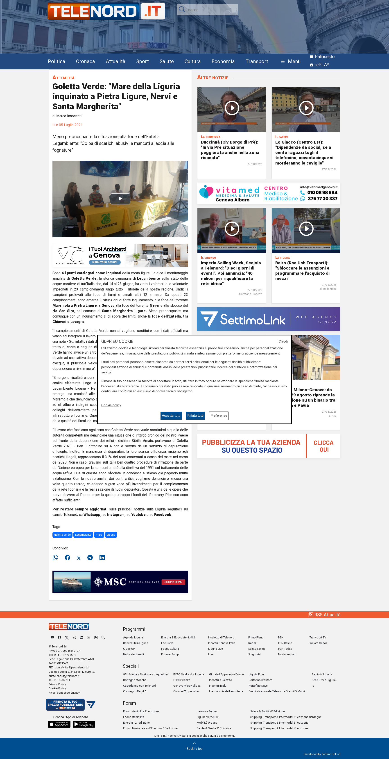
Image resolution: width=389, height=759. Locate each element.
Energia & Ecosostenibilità (178, 637)
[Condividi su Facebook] (67, 557)
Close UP (129, 648)
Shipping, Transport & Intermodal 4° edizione (279, 728)
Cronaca (85, 61)
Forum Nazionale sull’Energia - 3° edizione (150, 728)
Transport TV (318, 637)
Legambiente (83, 534)
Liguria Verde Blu (208, 717)
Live (210, 654)
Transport (257, 61)
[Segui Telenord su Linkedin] (81, 637)
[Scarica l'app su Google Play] (84, 724)
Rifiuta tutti (195, 416)
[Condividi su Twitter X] (79, 557)
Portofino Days (258, 685)
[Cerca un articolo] (103, 637)
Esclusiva (167, 643)
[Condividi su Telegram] (90, 557)
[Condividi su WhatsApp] (56, 557)
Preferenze (218, 416)
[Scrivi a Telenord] (88, 637)
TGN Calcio (285, 643)
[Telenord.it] (70, 704)
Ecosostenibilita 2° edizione (141, 711)
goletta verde (62, 534)
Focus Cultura (170, 648)
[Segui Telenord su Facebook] (59, 637)
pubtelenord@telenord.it (64, 676)
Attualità (115, 61)
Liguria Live (215, 648)
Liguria (111, 534)
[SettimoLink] (268, 319)
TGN (280, 637)
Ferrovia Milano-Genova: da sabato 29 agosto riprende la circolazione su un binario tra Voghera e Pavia (305, 397)
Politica (56, 61)
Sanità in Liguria (322, 674)
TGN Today (285, 648)
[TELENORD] (69, 626)
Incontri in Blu (217, 685)
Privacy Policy (57, 684)
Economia (223, 61)
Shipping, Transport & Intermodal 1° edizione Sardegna (285, 717)
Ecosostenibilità (133, 717)
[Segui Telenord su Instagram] (74, 637)
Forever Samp (170, 654)
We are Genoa (319, 643)
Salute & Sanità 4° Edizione (267, 711)
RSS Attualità (326, 614)
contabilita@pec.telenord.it (72, 667)
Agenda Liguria (133, 637)
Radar (252, 643)
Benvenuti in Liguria (135, 643)
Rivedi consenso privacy (64, 692)
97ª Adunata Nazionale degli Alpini (145, 674)
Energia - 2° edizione (136, 722)
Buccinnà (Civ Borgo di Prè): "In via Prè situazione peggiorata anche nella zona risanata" (230, 149)
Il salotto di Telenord (221, 637)
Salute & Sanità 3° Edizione (214, 728)
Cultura (193, 61)
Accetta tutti (171, 416)
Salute (167, 61)
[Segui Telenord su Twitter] (67, 637)
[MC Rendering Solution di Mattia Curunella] (120, 255)
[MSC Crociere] (120, 581)
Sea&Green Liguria (324, 680)
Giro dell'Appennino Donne (226, 674)
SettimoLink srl (331, 754)
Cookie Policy (57, 688)
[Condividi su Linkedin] (102, 557)
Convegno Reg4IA (135, 691)
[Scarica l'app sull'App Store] (59, 724)
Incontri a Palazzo (220, 680)
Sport (142, 61)
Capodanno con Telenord (139, 685)
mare (99, 534)
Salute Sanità (256, 648)
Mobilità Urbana (207, 722)
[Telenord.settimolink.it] (268, 446)
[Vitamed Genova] (268, 193)
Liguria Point (257, 674)
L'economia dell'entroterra (226, 691)
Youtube (138, 514)
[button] (290, 62)
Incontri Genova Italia (221, 643)
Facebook (162, 514)
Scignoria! (254, 654)
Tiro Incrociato (287, 654)
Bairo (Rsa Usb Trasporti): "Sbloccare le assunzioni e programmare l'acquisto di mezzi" (302, 270)
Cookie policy (111, 405)
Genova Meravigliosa (187, 685)
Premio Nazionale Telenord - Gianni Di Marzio (278, 691)
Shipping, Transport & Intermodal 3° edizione (279, 722)
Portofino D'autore (260, 680)
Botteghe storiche (134, 680)
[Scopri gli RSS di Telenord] (96, 637)
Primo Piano (256, 637)
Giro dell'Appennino (186, 691)
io (313, 685)
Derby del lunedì (133, 654)
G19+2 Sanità (181, 680)
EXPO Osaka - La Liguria (188, 674)
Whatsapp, (93, 514)
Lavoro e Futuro (207, 711)
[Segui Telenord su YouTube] (52, 637)
